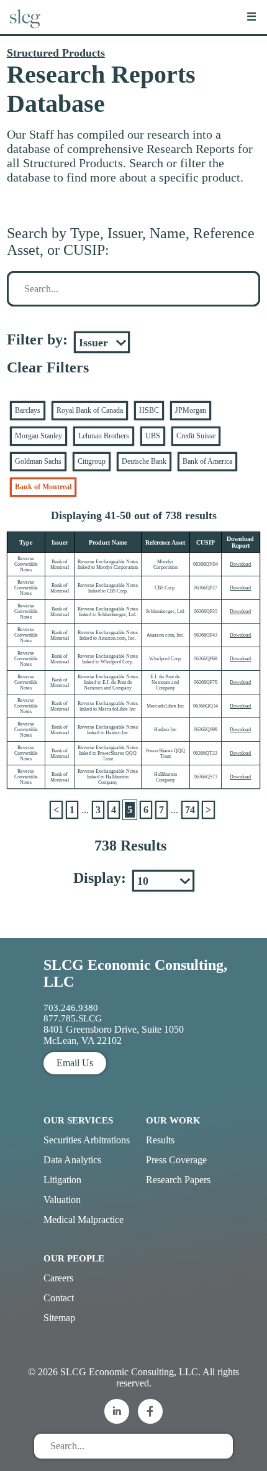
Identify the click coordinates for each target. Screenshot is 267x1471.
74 (190, 810)
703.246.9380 (70, 1008)
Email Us (75, 1063)
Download (240, 564)
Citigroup (92, 461)
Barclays (27, 410)
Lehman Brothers (103, 435)
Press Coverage (176, 1160)
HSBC (149, 410)
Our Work (173, 1120)
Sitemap (59, 1317)
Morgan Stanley (38, 435)
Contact (58, 1298)
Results (160, 1140)
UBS (152, 435)
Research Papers (178, 1179)
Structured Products (56, 53)
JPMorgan (190, 410)
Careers (58, 1278)
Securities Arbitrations (86, 1140)
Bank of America (207, 461)
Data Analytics (72, 1160)
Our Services (78, 1120)
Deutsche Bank (144, 461)
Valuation (62, 1199)
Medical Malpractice (83, 1219)
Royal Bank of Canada (90, 410)
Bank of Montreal (43, 486)
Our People (73, 1258)
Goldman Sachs (38, 461)
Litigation (62, 1179)
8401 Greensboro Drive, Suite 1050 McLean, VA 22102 (113, 1035)
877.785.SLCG (72, 1018)
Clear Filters (48, 367)
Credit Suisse (195, 435)
